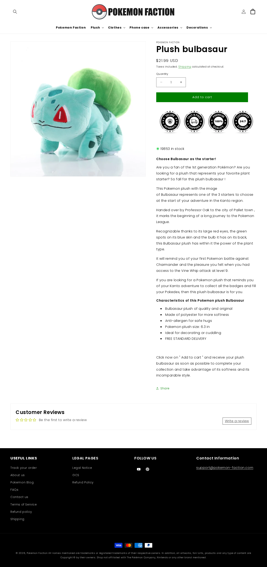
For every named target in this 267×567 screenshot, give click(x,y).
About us (17, 475)
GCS (75, 475)
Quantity (162, 74)
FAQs (14, 490)
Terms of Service (23, 504)
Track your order (23, 468)
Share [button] (165, 388)
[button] (15, 11)
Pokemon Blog (22, 482)
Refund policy (21, 512)
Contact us (19, 497)
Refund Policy (83, 482)
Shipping (184, 66)
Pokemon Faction (37, 553)
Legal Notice (82, 468)
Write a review (237, 421)
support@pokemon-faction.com (224, 467)
